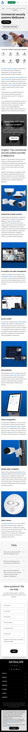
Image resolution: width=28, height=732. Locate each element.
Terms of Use (13, 720)
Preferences (8, 726)
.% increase (6, 79)
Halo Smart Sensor (8, 523)
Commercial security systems (9, 68)
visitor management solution (13, 426)
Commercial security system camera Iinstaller (15, 8)
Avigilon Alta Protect (15, 375)
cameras (14, 221)
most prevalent (13, 85)
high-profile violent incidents (16, 77)
